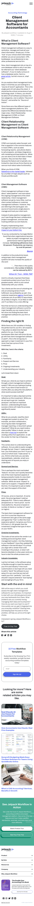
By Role (4, 860)
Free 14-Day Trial (10, 626)
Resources (5, 864)
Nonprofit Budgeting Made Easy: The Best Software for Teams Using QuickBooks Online (17, 759)
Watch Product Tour (17, 828)
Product (4, 855)
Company (4, 869)
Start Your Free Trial (17, 835)
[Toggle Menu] (31, 4)
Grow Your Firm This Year (22, 891)
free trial (13, 432)
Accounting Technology (17, 13)
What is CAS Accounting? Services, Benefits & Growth (16, 790)
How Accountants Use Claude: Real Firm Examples (16, 729)
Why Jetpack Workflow (9, 874)
